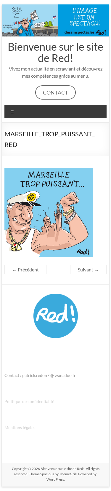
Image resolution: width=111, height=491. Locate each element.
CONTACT (55, 92)
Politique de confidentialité (29, 401)
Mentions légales (19, 427)
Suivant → (88, 269)
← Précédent (25, 269)
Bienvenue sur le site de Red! (55, 52)
